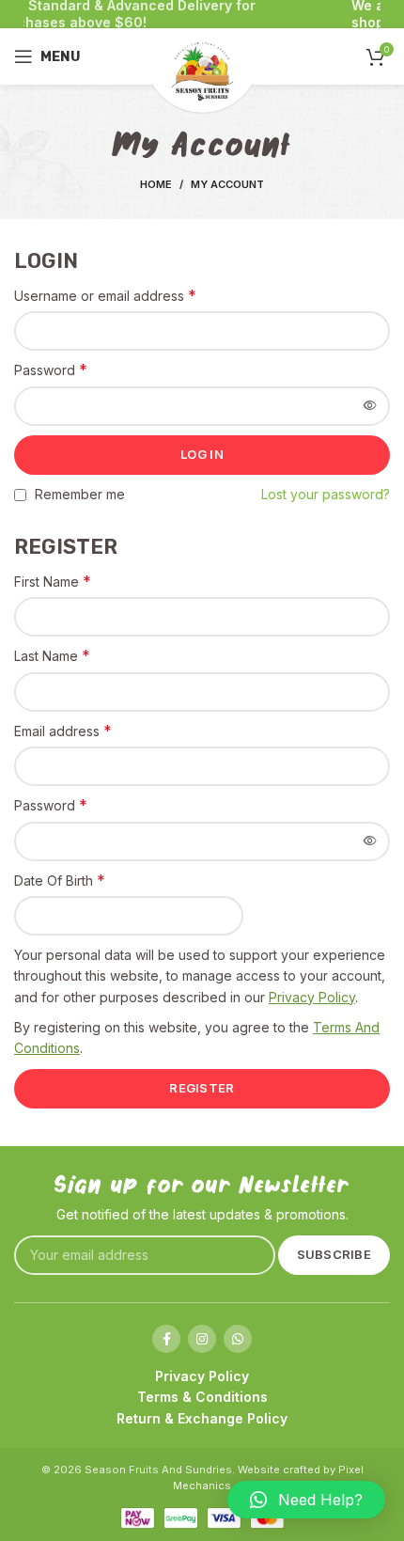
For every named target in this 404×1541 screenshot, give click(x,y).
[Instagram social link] (202, 1339)
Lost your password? (325, 494)
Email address (63, 730)
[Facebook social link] (166, 1339)
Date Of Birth (59, 880)
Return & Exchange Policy (202, 1418)
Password (50, 369)
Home (156, 184)
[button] (306, 1499)
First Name (52, 581)
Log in (202, 454)
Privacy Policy (202, 1376)
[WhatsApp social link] (238, 1339)
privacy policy (312, 997)
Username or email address (105, 295)
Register (201, 1087)
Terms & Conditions (202, 1397)
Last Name (52, 655)
